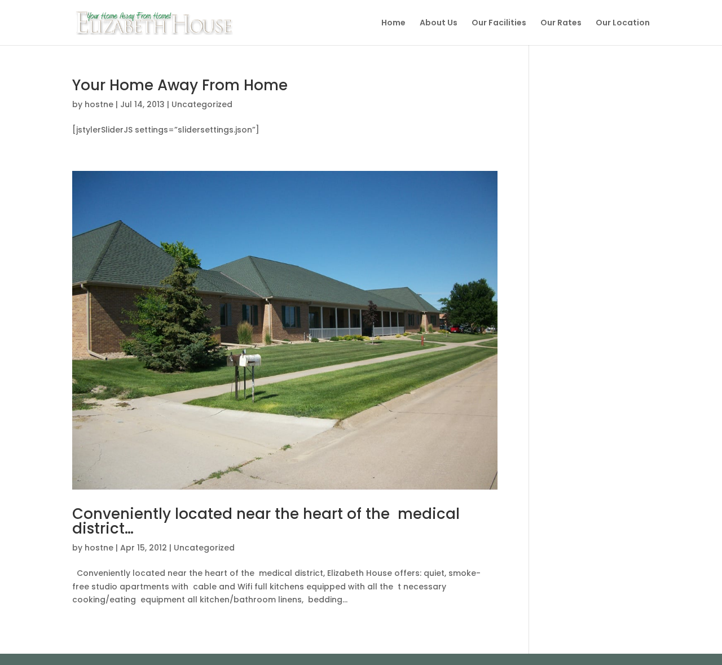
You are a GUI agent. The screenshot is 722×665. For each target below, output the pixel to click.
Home (393, 23)
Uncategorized (201, 104)
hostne (99, 104)
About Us (438, 23)
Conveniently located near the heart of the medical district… (266, 521)
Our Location (623, 23)
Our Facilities (499, 23)
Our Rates (561, 23)
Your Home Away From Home (180, 85)
